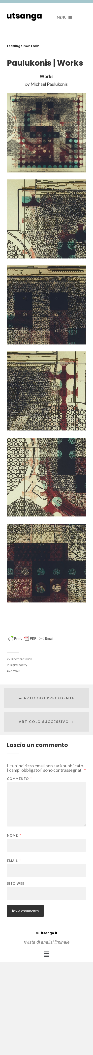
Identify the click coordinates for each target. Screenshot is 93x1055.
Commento (19, 778)
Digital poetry (18, 665)
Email (14, 860)
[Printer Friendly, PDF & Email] (31, 638)
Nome (14, 835)
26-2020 (14, 671)
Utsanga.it (46, 933)
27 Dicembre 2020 (19, 659)
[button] (46, 954)
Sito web (16, 883)
